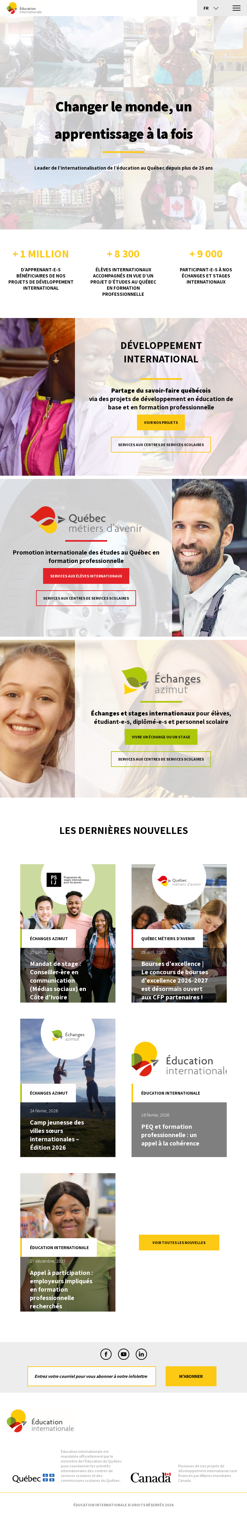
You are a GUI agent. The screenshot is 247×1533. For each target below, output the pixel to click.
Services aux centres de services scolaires (161, 444)
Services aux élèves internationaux (86, 576)
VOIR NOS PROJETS (161, 422)
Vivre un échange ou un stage (161, 736)
